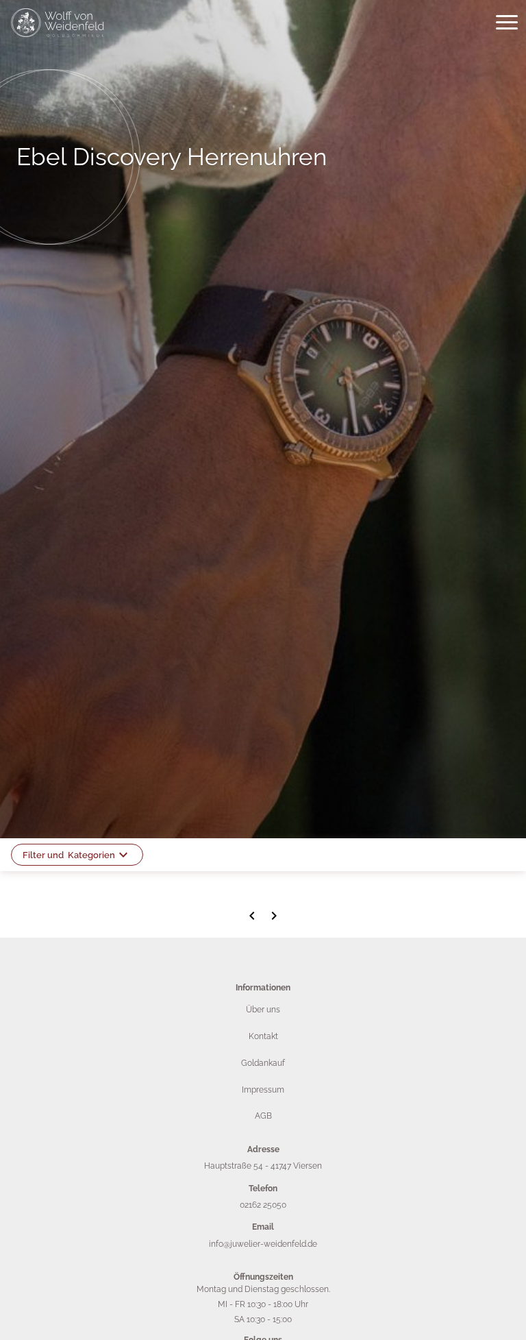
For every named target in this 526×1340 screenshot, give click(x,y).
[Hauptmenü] (507, 22)
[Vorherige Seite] (252, 915)
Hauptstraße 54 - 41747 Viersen (263, 1166)
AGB (263, 1116)
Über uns (263, 1009)
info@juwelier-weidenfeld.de (263, 1244)
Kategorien (69, 855)
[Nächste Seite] (274, 915)
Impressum (263, 1090)
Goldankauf (263, 1063)
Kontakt (263, 1036)
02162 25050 (263, 1205)
